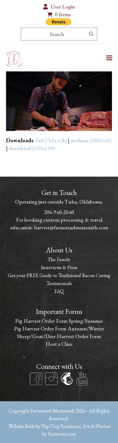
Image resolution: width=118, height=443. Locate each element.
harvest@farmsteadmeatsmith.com (71, 227)
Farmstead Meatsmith (52, 410)
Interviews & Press (59, 267)
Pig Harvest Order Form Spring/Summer (59, 320)
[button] (109, 57)
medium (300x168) (91, 140)
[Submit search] (91, 34)
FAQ (59, 291)
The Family (59, 259)
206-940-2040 (59, 212)
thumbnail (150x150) (32, 148)
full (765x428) (51, 140)
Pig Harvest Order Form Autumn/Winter (59, 328)
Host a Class (59, 343)
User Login (63, 6)
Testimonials (59, 283)
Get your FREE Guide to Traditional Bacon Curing (59, 275)
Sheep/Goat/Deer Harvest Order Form (59, 336)
